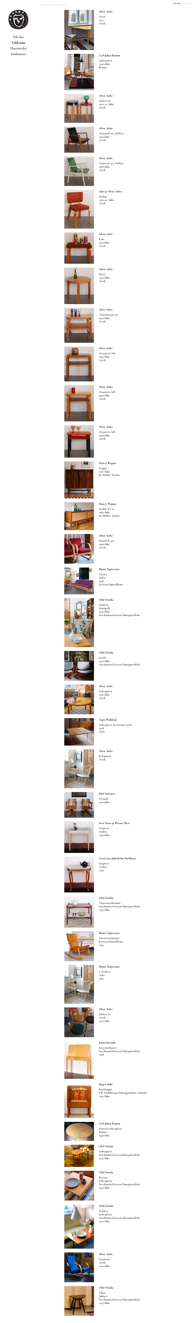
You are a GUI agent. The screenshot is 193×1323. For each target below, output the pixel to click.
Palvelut (18, 37)
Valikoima (18, 42)
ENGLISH (186, 3)
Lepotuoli (104, 1263)
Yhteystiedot (18, 48)
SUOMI (176, 3)
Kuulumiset (18, 54)
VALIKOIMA (46, 5)
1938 (119, 1051)
